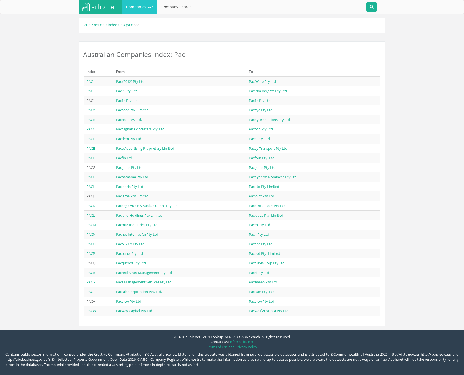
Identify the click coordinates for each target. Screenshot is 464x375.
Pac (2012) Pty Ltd (130, 81)
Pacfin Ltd (124, 157)
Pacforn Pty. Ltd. (262, 157)
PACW (91, 310)
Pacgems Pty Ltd (129, 167)
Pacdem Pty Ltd (128, 138)
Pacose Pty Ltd (261, 243)
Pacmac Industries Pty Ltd (137, 224)
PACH (91, 176)
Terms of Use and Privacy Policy (232, 346)
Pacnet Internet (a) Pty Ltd (137, 234)
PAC (89, 81)
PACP (90, 253)
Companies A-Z (139, 6)
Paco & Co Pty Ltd (130, 243)
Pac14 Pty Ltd (127, 100)
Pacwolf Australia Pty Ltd (268, 310)
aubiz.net (91, 24)
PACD (90, 138)
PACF (90, 157)
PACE (90, 148)
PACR (90, 272)
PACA (90, 110)
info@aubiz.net (241, 341)
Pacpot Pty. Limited (264, 253)
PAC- (90, 90)
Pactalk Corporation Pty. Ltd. (139, 291)
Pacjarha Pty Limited (132, 196)
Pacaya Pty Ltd (261, 110)
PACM (91, 224)
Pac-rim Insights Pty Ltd (268, 90)
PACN (91, 234)
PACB (90, 119)
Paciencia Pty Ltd (129, 186)
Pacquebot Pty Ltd (131, 262)
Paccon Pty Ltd (261, 129)
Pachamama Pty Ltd (132, 176)
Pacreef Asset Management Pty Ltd (144, 272)
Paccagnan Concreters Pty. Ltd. (140, 129)
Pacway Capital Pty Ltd (134, 310)
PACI (90, 186)
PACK (90, 205)
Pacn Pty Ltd (259, 234)
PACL (90, 215)
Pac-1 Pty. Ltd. (127, 90)
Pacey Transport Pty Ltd (268, 148)
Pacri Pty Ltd (259, 272)
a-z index (110, 24)
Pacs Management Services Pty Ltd (144, 282)
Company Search (176, 6)
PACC (90, 129)
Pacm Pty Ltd (259, 224)
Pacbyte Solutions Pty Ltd (269, 119)
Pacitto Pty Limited (264, 186)
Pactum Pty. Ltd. (262, 291)
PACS (90, 282)
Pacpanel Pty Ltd (129, 253)
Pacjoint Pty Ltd (261, 196)
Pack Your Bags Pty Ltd (267, 205)
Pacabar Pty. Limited (132, 110)
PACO (91, 243)
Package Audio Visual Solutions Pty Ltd (147, 205)
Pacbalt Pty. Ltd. (129, 119)
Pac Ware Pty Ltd (262, 81)
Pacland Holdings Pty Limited (139, 215)
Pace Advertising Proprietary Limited (145, 148)
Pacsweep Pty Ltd (263, 282)
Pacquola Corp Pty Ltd (267, 262)
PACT (90, 291)
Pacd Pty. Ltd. (260, 138)
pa (128, 24)
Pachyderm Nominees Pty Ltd (273, 176)
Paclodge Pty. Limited (266, 215)
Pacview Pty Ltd (128, 301)
